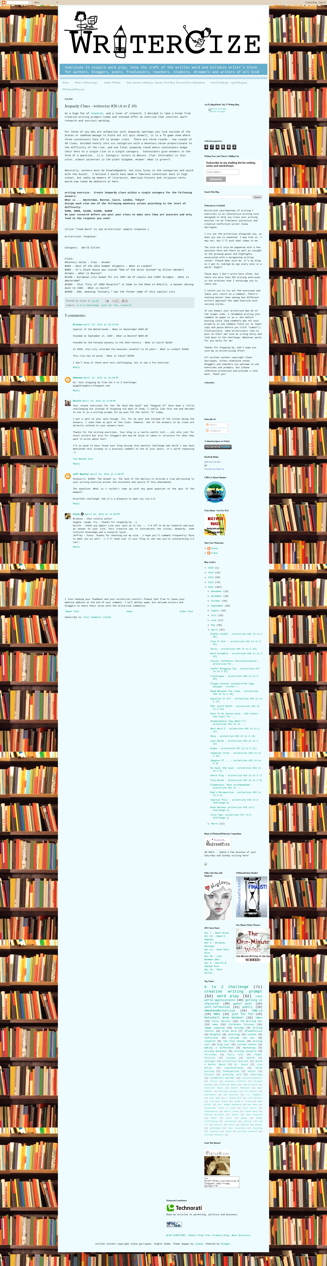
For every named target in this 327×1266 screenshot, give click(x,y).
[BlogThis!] (117, 301)
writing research (247, 1131)
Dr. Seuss (241, 1064)
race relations (236, 1128)
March (215, 823)
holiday (239, 1027)
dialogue (209, 1061)
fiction (209, 1074)
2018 (211, 567)
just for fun (110, 305)
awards (251, 1058)
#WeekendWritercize (74, 89)
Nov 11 (208, 949)
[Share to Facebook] (123, 301)
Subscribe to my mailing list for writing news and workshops (230, 164)
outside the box (241, 1038)
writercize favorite (235, 1061)
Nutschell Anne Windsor (224, 1017)
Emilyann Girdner (228, 1091)
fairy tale (235, 1055)
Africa (213, 1081)
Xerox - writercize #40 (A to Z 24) (233, 649)
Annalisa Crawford (235, 1081)
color (229, 1118)
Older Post (186, 611)
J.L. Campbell (254, 1095)
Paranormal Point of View (219, 1108)
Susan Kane (251, 1111)
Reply (76, 367)
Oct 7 (207, 933)
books (214, 1118)
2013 (211, 577)
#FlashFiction (253, 1031)
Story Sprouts (221, 1021)
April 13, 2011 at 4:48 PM (107, 474)
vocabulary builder (222, 1078)
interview (256, 1074)
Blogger (225, 1243)
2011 (211, 587)
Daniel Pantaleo (240, 1088)
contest (252, 1034)
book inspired (254, 1115)
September (218, 605)
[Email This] (113, 301)
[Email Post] (107, 301)
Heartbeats (210, 1095)
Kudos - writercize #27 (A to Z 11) (233, 748)
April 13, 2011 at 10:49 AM (100, 377)
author (235, 1115)
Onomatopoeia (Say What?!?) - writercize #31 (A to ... (229, 722)
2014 (211, 572)
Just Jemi (214, 1098)
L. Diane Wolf (234, 1098)
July (214, 615)
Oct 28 (208, 936)
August (216, 610)
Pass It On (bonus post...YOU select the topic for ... (234, 715)
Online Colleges (217, 112)
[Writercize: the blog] (205, 465)
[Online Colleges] (217, 109)
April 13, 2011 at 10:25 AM (100, 324)
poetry (247, 1007)
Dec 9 (207, 963)
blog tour (223, 1044)
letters (218, 1125)
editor (252, 1071)
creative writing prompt (233, 991)
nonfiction (211, 1038)
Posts (212, 425)
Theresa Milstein (214, 1115)
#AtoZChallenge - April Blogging (229, 82)
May (213, 625)
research (126, 305)
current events (247, 1044)
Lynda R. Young (242, 1101)
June (214, 620)
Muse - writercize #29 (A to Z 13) (232, 736)
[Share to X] (120, 301)
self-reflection (217, 1007)
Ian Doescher (231, 1095)
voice (228, 1131)
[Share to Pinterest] (126, 301)
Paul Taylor (250, 1108)
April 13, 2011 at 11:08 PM (102, 514)
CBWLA (258, 1017)
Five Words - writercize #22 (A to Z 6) (236, 780)
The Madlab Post (83, 459)
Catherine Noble (228, 1085)
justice (247, 1121)
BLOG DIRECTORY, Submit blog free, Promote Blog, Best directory (208, 1235)
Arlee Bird (229, 1031)
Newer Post (72, 611)
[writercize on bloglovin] (218, 919)
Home (65, 82)
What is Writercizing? (86, 82)
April (215, 629)
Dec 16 (208, 969)
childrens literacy (241, 1024)
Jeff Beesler (81, 474)
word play (228, 996)
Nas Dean (252, 1105)
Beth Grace (222, 933)
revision (214, 1131)
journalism (230, 1121)
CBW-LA (257, 1010)
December (217, 591)
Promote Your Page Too (214, 469)
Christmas (210, 1055)
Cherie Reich (250, 1085)
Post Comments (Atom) (97, 617)
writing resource (213, 1135)
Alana (76, 514)
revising (257, 1128)
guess (244, 1118)
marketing (249, 1047)
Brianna (77, 324)
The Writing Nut (251, 1021)
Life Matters (255, 1098)
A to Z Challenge (88, 305)
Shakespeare (210, 1111)
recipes (231, 1058)
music (232, 1125)
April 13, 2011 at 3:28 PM (98, 401)
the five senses (234, 1041)
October (216, 601)
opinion (245, 1125)
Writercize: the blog (212, 462)
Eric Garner (251, 1091)
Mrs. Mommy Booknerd (229, 1105)
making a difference (218, 1047)
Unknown (77, 377)
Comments (214, 430)
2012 (211, 582)
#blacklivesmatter (252, 1078)
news (215, 1024)
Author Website (112, 82)
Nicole (77, 401)
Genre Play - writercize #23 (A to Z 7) (236, 775)
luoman (199, 1243)
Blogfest (215, 1034)
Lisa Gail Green (218, 1101)
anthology (234, 1034)
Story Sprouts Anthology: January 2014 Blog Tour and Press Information (165, 82)
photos (258, 1125)
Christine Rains (213, 1088)
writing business (215, 1051)
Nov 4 (207, 942)
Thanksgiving (231, 1071)
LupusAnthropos (234, 1068)
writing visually (245, 1051)
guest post (242, 1003)
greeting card (232, 1074)
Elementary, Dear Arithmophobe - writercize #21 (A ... (231, 786)
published (215, 1128)
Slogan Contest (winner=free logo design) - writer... (232, 685)
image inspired (214, 1027)
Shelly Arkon (231, 1111)
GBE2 (216, 1014)
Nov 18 (208, 956)
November (217, 596)
